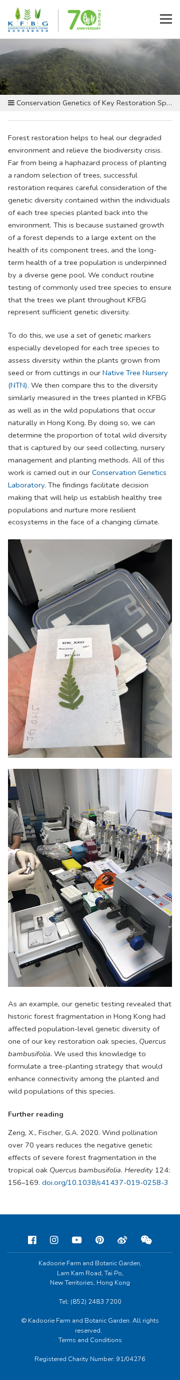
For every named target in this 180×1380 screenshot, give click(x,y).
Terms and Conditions (90, 1340)
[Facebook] (32, 1240)
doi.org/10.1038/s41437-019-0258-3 (105, 1182)
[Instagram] (54, 1240)
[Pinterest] (100, 1240)
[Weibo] (122, 1240)
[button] (166, 19)
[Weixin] (146, 1240)
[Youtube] (77, 1240)
